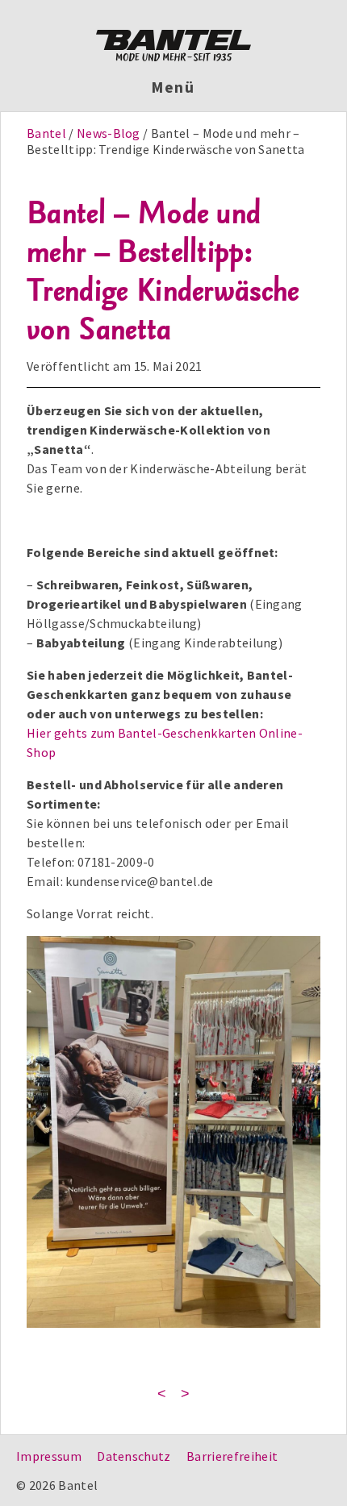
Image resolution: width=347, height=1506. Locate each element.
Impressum (49, 1456)
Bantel (48, 133)
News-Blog (108, 133)
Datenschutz (134, 1456)
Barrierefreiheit (232, 1456)
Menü (174, 87)
